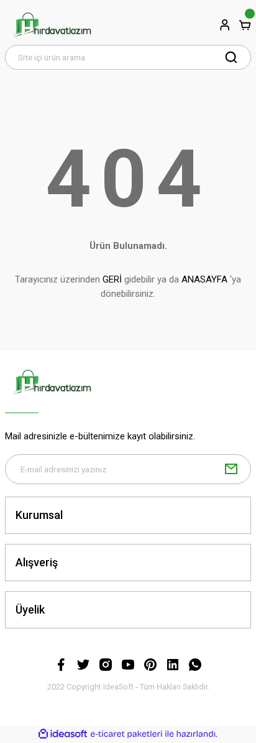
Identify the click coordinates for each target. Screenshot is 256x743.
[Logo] (51, 24)
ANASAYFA (204, 279)
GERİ (112, 279)
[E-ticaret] (126, 734)
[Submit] (231, 469)
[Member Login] (225, 25)
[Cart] (245, 25)
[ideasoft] (63, 734)
